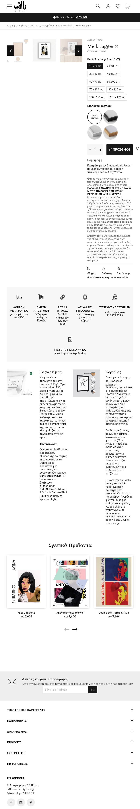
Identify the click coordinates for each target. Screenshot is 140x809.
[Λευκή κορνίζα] (94, 132)
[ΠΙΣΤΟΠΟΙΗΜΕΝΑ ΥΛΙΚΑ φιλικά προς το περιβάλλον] (70, 340)
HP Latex (62, 449)
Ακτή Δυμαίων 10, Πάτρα (24, 785)
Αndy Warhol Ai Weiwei (70, 612)
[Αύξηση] (100, 149)
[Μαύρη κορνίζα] (110, 117)
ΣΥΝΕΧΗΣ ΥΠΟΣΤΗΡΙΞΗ (114, 307)
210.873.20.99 (115, 315)
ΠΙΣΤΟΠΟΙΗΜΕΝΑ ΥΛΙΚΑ (70, 349)
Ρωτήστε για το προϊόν (124, 275)
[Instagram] (21, 802)
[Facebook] (11, 802)
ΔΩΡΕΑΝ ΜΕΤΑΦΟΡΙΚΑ (19, 309)
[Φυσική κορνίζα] (110, 132)
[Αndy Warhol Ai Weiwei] (70, 581)
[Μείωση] (89, 149)
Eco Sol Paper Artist (54, 423)
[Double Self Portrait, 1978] (113, 581)
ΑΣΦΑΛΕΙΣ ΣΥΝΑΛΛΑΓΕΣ (85, 309)
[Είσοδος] (108, 6)
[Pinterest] (31, 802)
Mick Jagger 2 (26, 612)
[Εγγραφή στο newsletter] (92, 689)
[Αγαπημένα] (118, 6)
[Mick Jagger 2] (26, 581)
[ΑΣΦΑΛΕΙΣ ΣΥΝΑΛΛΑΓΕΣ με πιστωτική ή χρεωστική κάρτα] (85, 297)
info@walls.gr (26, 789)
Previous (10, 50)
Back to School (71, 17)
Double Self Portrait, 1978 (114, 612)
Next (78, 50)
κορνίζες (111, 384)
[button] (9, 6)
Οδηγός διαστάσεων (94, 275)
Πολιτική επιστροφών (109, 275)
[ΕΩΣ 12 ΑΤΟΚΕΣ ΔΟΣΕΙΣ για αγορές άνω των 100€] (62, 297)
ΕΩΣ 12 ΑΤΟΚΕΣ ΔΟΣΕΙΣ (62, 311)
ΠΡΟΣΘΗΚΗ (121, 149)
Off (81, 17)
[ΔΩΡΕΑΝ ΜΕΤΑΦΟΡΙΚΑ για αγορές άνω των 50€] (19, 297)
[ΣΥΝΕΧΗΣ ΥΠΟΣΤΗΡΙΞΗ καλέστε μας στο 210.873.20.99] (115, 297)
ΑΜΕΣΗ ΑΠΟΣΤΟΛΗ (41, 309)
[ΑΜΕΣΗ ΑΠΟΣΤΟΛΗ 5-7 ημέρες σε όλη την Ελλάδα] (41, 297)
